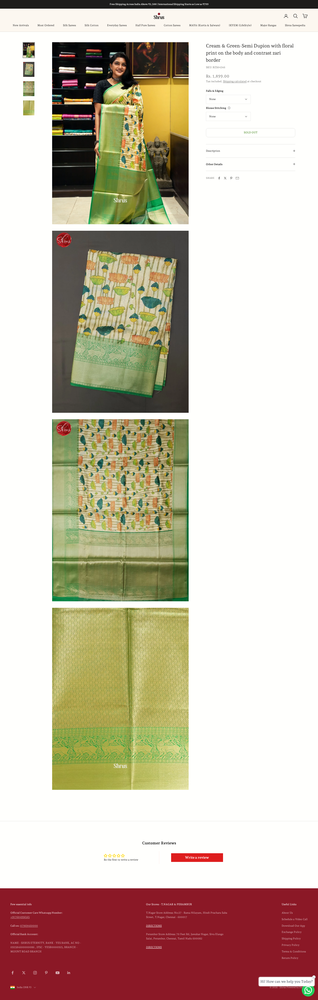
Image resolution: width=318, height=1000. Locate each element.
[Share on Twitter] (225, 178)
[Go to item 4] (29, 108)
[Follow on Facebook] (12, 973)
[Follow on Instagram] (35, 973)
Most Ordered (45, 25)
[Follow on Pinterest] (46, 973)
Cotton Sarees (172, 25)
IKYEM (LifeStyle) (240, 25)
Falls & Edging (214, 90)
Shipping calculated (235, 81)
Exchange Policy (292, 932)
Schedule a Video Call (295, 919)
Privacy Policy (290, 945)
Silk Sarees (69, 25)
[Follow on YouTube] (57, 973)
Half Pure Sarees (145, 25)
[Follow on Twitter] (24, 973)
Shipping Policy (291, 938)
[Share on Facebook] (219, 178)
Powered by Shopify (297, 987)
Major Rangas (268, 25)
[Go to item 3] (29, 89)
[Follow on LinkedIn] (69, 973)
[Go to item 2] (29, 69)
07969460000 (29, 925)
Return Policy (290, 958)
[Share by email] (237, 178)
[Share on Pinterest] (231, 178)
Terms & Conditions (294, 951)
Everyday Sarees (117, 25)
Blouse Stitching (216, 108)
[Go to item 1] (29, 50)
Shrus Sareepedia (295, 25)
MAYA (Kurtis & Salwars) (204, 25)
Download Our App (293, 925)
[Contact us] (308, 990)
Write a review (197, 857)
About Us (287, 912)
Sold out (250, 132)
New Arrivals (21, 25)
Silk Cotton (91, 25)
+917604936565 (20, 917)
